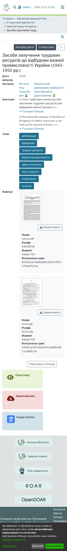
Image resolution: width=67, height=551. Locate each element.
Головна (8, 18)
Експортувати (25, 47)
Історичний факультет (21, 22)
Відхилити (37, 546)
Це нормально (54, 546)
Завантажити (51, 227)
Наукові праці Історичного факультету (23, 26)
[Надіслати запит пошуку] (15, 7)
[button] (31, 111)
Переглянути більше (42, 364)
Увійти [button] (27, 7)
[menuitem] (20, 7)
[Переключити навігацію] (63, 37)
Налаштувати (9, 546)
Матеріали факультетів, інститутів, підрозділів (33, 18)
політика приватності (14, 539)
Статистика (46, 47)
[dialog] (33, 537)
